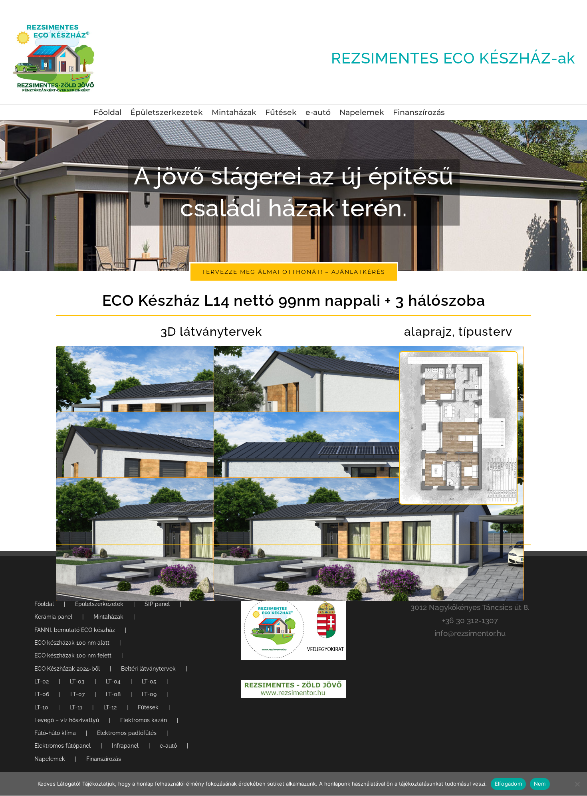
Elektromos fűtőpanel (62, 746)
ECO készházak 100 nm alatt (71, 643)
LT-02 (41, 681)
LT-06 (41, 694)
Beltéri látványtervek (148, 668)
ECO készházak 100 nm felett (72, 655)
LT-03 (77, 681)
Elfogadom (508, 783)
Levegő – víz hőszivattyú (66, 720)
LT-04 (113, 681)
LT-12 (110, 707)
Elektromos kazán (143, 720)
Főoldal (44, 604)
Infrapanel (125, 746)
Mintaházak (108, 617)
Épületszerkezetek (99, 604)
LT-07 (77, 694)
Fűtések (148, 707)
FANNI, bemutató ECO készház (74, 630)
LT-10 (41, 707)
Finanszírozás (103, 759)
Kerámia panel (53, 617)
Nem (540, 783)
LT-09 (149, 694)
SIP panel (157, 604)
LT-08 (113, 694)
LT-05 (149, 681)
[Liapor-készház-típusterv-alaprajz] (458, 355)
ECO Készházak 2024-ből (67, 668)
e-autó (168, 746)
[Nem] (577, 784)
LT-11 (75, 707)
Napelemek (49, 759)
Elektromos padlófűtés (127, 733)
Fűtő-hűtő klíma (55, 733)
